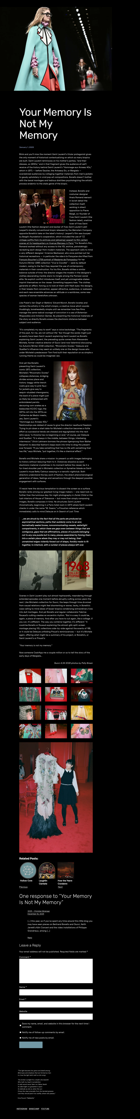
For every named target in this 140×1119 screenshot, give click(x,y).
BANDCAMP (34, 1109)
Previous (23, 887)
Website (23, 1011)
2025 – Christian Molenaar (39, 911)
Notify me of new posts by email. (38, 1037)
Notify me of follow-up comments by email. (43, 1032)
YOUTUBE (45, 1109)
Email (22, 999)
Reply (30, 938)
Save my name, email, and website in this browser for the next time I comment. (55, 1025)
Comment (25, 957)
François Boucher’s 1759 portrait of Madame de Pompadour (48, 259)
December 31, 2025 (36, 914)
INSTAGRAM (22, 1109)
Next (60, 887)
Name (23, 987)
